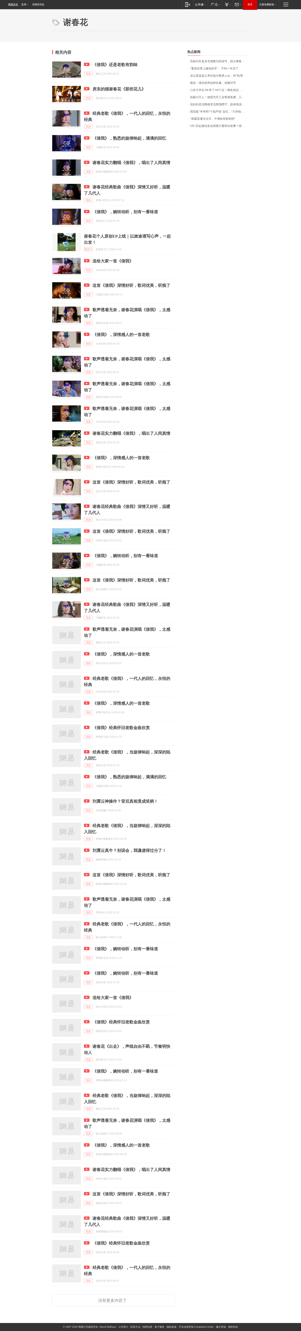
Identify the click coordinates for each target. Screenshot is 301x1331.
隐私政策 (172, 1326)
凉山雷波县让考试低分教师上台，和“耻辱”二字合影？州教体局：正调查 (219, 75)
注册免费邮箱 (266, 4)
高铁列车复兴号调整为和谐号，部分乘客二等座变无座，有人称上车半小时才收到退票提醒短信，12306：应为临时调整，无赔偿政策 (219, 61)
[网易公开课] (200, 4)
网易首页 (13, 4)
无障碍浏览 (38, 4)
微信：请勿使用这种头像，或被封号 (213, 82)
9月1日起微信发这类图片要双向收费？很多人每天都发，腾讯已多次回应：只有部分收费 (219, 125)
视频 (88, 73)
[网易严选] (215, 4)
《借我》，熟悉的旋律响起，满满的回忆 (129, 138)
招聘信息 (147, 1326)
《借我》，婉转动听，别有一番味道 (125, 211)
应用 (23, 4)
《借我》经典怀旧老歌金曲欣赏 (121, 727)
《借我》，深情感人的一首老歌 (121, 334)
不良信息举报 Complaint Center (196, 1326)
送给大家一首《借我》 (113, 261)
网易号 (88, 249)
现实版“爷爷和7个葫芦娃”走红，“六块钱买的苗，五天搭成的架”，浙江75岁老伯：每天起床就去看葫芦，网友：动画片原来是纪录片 (219, 111)
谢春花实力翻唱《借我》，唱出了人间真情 (131, 162)
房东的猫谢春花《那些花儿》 (119, 89)
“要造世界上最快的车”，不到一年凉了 (214, 68)
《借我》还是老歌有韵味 (115, 64)
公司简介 (123, 1326)
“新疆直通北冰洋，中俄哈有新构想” (212, 118)
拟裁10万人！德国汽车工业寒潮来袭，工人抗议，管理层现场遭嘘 (219, 97)
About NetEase (107, 1326)
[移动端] (187, 4)
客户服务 (159, 1326)
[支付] (227, 4)
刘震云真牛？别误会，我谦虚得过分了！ (129, 850)
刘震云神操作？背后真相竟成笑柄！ (125, 801)
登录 (250, 4)
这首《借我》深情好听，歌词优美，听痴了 (131, 285)
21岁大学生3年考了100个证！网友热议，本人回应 (219, 90)
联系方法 (135, 1326)
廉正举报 (221, 1326)
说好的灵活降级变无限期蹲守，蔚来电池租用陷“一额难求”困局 (219, 104)
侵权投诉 (233, 1326)
